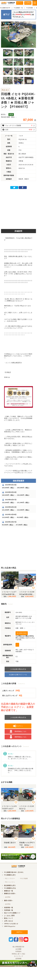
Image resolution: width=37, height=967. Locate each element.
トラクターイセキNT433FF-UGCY (9, 807)
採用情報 (18, 958)
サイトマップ (18, 956)
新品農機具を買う (10, 885)
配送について (8, 918)
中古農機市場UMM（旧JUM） (14, 872)
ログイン (20, 3)
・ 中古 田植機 (23, 878)
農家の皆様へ (8, 900)
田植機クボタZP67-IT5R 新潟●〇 (27, 844)
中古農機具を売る (10, 888)
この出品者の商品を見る (18, 669)
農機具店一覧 (8, 891)
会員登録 (28, 3)
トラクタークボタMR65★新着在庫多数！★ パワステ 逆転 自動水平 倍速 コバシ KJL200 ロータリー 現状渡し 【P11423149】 (27, 593)
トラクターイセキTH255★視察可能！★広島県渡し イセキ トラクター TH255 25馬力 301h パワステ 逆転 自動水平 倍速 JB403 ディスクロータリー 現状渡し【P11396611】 (9, 593)
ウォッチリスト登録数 (13, 125)
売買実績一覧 (8, 910)
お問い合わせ (8, 921)
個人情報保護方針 (18, 947)
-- (17, 645)
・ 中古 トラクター (9, 878)
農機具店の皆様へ (10, 893)
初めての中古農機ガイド (12, 913)
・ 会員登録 (6, 897)
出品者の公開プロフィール (18, 674)
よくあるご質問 (9, 915)
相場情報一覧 (8, 907)
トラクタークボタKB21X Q (26, 807)
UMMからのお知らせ (11, 923)
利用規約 (18, 951)
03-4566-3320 (22, 633)
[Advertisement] (18, 208)
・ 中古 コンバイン (9, 882)
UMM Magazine (9, 926)
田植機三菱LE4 (10, 842)
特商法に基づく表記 (18, 954)
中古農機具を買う (10, 875)
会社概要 (18, 949)
